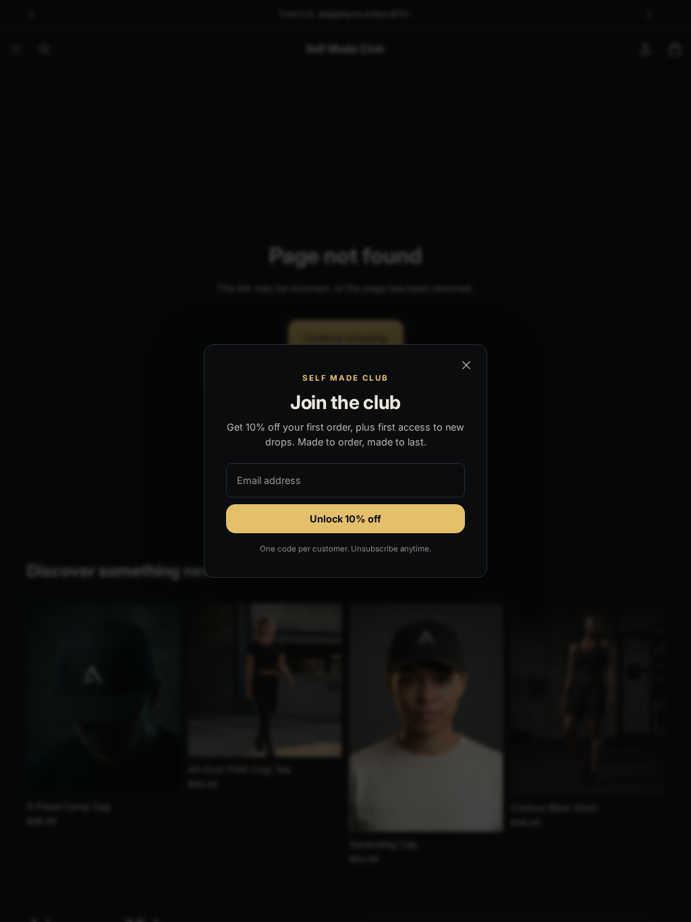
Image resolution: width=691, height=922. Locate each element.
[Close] (466, 365)
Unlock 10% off (345, 518)
